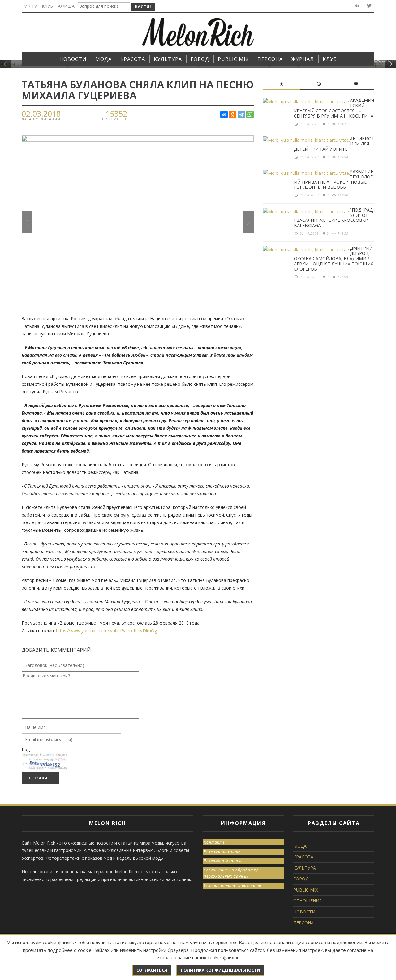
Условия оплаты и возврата (232, 885)
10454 (343, 157)
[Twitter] (368, 6)
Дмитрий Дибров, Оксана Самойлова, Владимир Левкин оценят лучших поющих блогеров (333, 258)
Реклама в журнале (223, 860)
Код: (26, 749)
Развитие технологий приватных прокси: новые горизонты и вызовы (333, 179)
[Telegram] (241, 114)
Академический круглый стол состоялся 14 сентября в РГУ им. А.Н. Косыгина (334, 107)
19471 (343, 124)
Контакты (215, 842)
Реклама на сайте (222, 851)
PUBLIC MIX (305, 890)
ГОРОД (300, 879)
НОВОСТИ (304, 912)
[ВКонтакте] (224, 114)
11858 (343, 195)
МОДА (300, 846)
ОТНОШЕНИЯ (307, 901)
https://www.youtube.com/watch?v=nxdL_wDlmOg (106, 631)
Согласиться (151, 970)
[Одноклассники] (232, 114)
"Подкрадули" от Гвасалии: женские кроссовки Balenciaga (333, 217)
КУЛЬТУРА (304, 868)
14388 (343, 233)
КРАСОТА (303, 857)
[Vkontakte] (356, 6)
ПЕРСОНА (303, 923)
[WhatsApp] (250, 114)
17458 (343, 277)
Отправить (40, 778)
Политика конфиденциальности (220, 970)
